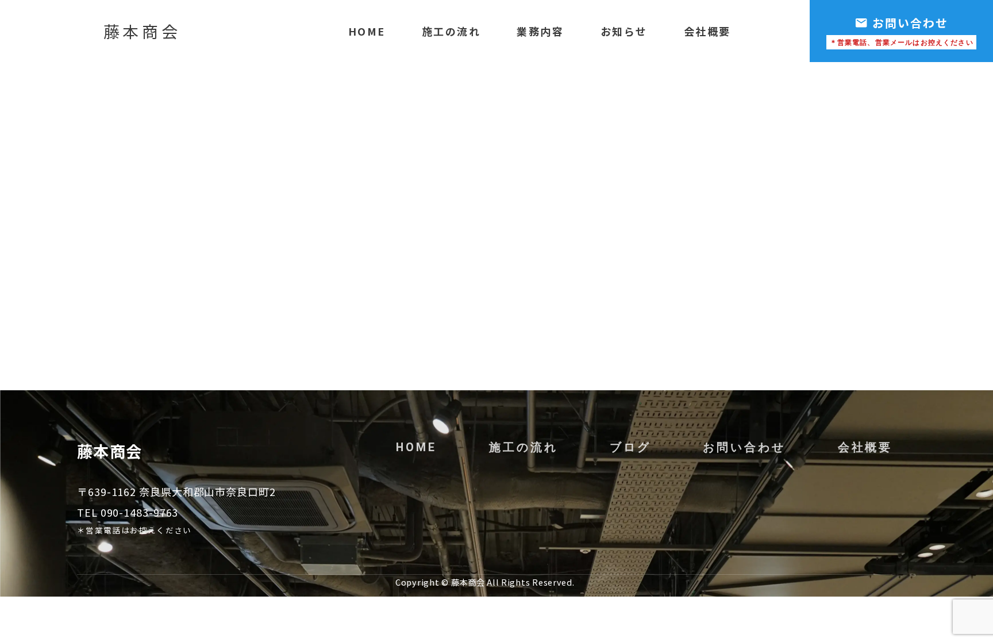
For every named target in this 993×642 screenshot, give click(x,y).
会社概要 (707, 31)
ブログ (630, 447)
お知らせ (624, 31)
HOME (367, 31)
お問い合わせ (744, 447)
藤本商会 (141, 31)
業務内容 (540, 31)
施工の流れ (451, 31)
